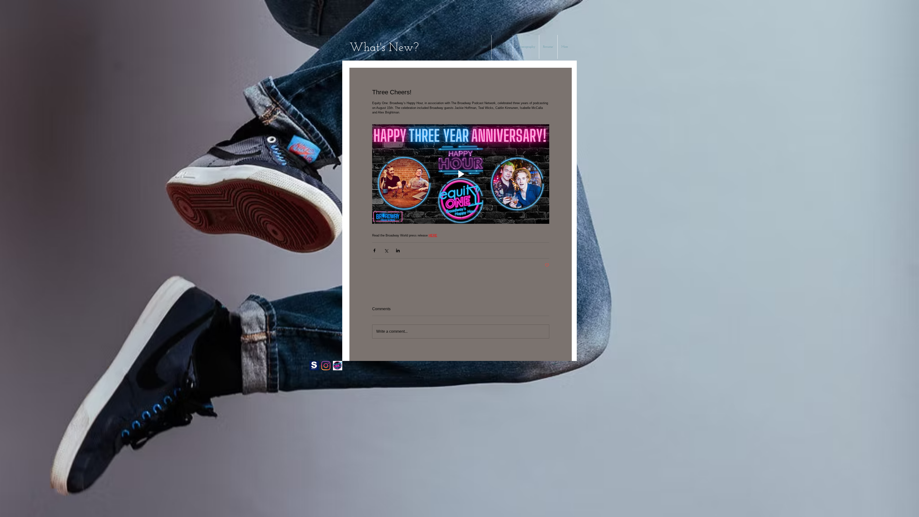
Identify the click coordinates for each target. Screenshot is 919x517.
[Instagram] (326, 365)
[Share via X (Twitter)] (386, 250)
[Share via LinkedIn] (398, 250)
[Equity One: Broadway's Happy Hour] (337, 365)
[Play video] (460, 174)
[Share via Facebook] (374, 250)
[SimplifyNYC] (314, 365)
